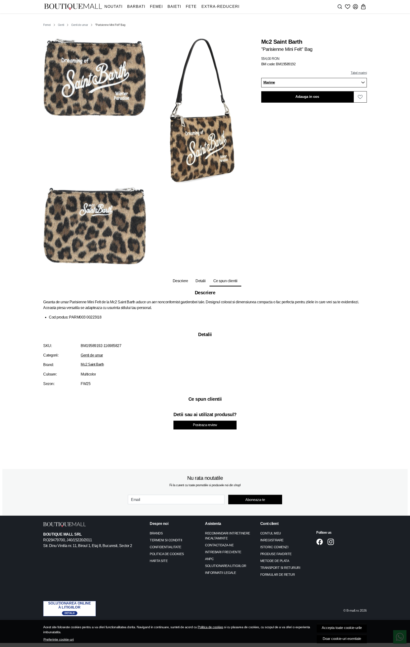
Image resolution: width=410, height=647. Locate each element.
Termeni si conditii (166, 540)
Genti (61, 25)
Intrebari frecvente (223, 552)
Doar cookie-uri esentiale (342, 639)
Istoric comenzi (274, 547)
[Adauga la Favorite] (360, 97)
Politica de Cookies (167, 554)
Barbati (136, 7)
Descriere (180, 281)
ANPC (209, 559)
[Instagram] (332, 542)
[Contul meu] (355, 7)
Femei (156, 7)
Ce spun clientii (225, 281)
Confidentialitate (165, 547)
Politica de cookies (210, 627)
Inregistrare (272, 540)
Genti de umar (79, 25)
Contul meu (270, 533)
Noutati (113, 7)
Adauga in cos (307, 97)
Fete (191, 7)
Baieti (174, 7)
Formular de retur (277, 574)
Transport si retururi (280, 568)
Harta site (159, 561)
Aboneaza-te (255, 500)
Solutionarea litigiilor (225, 566)
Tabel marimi (359, 73)
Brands (156, 533)
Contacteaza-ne (219, 545)
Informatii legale (220, 573)
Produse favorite (276, 554)
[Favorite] (347, 7)
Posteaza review (205, 425)
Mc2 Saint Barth (92, 364)
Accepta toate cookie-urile (342, 628)
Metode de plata (274, 561)
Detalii (201, 281)
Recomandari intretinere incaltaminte (227, 535)
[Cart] (363, 7)
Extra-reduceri (220, 7)
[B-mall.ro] (73, 6)
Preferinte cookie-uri (58, 639)
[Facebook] (321, 542)
